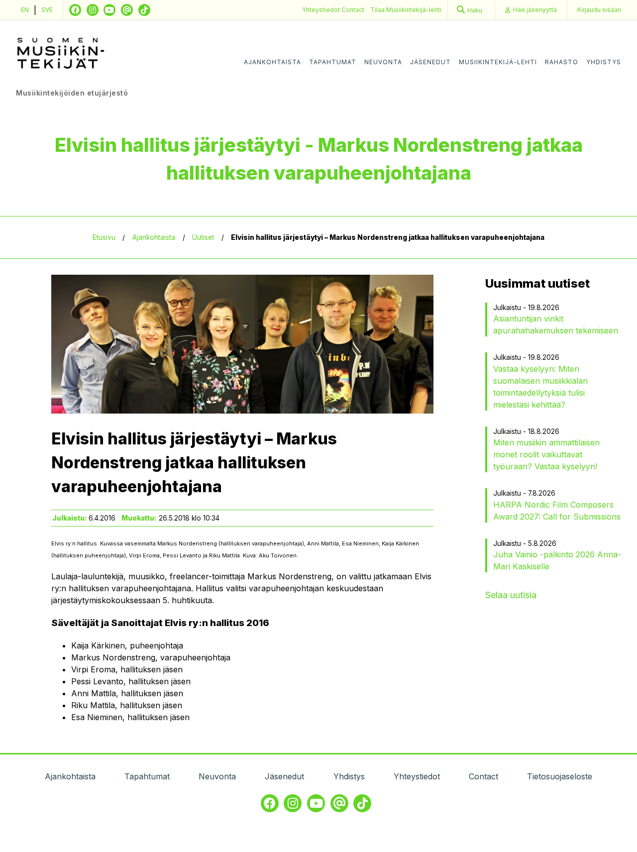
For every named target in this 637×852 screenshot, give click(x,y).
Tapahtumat (332, 62)
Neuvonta (383, 62)
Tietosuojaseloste (559, 776)
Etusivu (104, 237)
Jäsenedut (430, 62)
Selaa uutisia (510, 595)
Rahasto (561, 62)
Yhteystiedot (321, 9)
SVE (47, 9)
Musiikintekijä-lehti (498, 62)
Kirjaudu (599, 9)
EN (25, 9)
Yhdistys (603, 62)
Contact (352, 9)
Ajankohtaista (272, 62)
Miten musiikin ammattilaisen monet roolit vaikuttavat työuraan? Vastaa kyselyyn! (546, 454)
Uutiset (203, 237)
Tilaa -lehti (405, 9)
